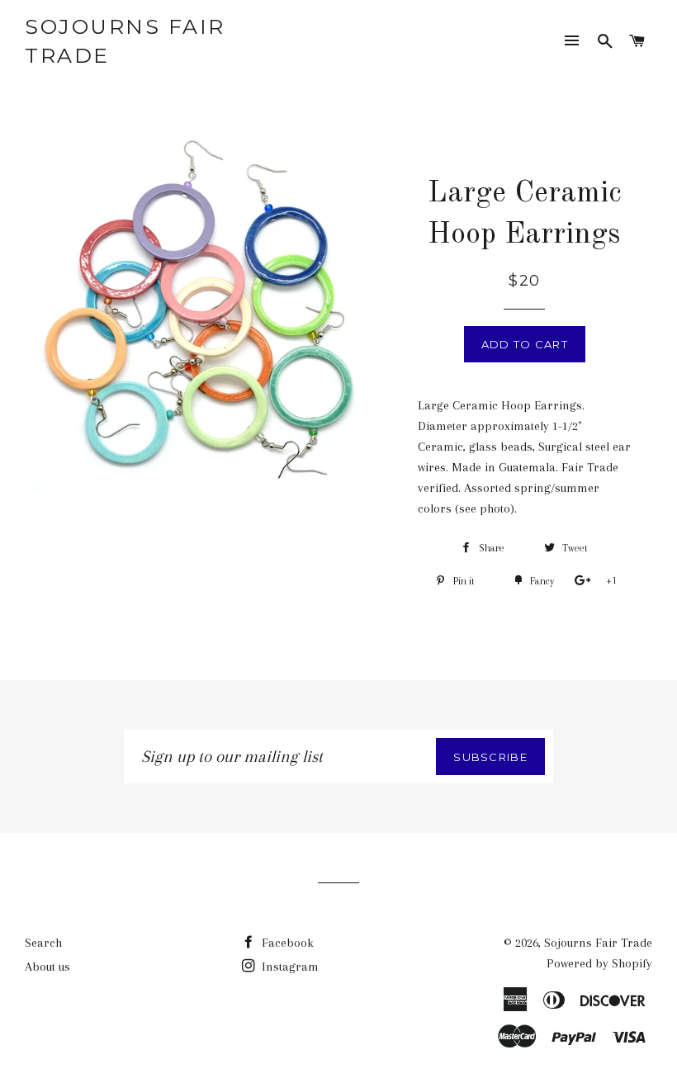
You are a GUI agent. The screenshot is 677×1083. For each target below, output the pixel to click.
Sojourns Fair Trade (125, 41)
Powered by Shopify (599, 963)
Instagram (288, 966)
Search (43, 942)
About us (47, 966)
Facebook (286, 942)
